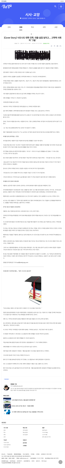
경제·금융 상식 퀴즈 (46, 437)
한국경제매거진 (27, 461)
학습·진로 (25, 427)
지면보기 (25, 440)
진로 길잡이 (25, 434)
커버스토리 (6, 396)
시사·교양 (32, 15)
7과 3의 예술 (45, 432)
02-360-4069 (48, 454)
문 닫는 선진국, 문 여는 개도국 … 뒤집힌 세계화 (23, 406)
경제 (20, 27)
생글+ (43, 427)
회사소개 (3, 454)
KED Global (44, 461)
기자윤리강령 (9, 454)
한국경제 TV (19, 461)
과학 (44, 27)
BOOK (33, 461)
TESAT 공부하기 (7, 444)
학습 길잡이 (25, 432)
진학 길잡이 (25, 430)
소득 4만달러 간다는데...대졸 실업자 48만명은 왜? (24, 400)
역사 (32, 27)
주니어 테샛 (6, 447)
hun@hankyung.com (22, 262)
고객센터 (37, 454)
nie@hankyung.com (24, 458)
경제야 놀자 (44, 430)
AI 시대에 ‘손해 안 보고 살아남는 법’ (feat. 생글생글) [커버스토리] (27, 412)
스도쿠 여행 (44, 434)
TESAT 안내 (6, 442)
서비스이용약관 (26, 454)
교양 (56, 27)
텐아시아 (38, 461)
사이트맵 (32, 454)
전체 (9, 27)
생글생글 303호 (46, 43)
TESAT (5, 440)
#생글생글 (6, 379)
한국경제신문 (12, 461)
